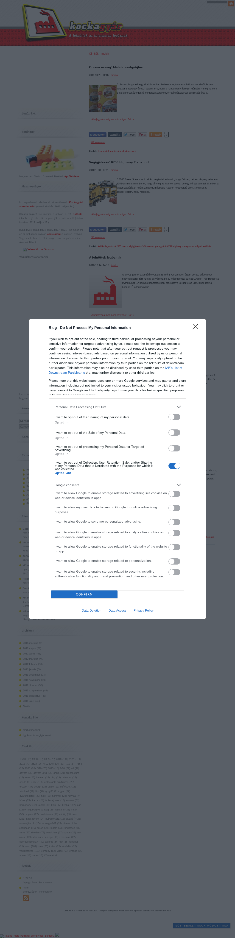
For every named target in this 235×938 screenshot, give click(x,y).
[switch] (174, 417)
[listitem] (117, 406)
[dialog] (117, 469)
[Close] (197, 328)
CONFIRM (84, 594)
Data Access (117, 610)
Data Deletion (91, 610)
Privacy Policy (144, 610)
